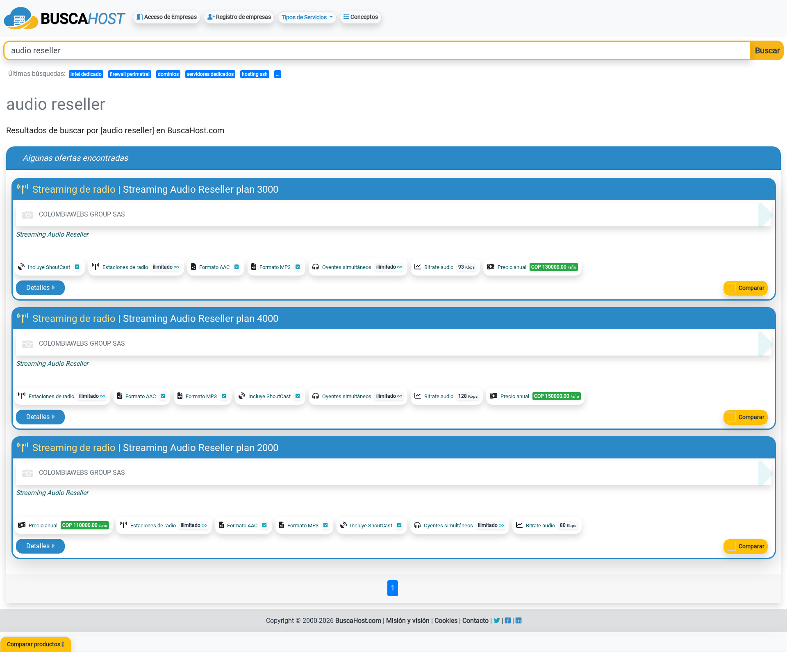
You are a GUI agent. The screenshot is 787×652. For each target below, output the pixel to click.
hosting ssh (255, 74)
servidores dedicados (210, 74)
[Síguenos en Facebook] (508, 621)
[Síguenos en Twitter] (497, 621)
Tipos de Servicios (305, 17)
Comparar (751, 288)
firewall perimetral (130, 74)
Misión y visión (408, 621)
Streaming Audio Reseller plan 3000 (200, 189)
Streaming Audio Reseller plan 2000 (200, 448)
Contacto (475, 621)
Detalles (38, 288)
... (278, 74)
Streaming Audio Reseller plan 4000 (200, 318)
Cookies (445, 621)
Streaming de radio (74, 189)
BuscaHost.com (358, 621)
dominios (168, 74)
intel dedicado (86, 74)
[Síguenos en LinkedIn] (518, 621)
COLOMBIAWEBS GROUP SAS (81, 214)
